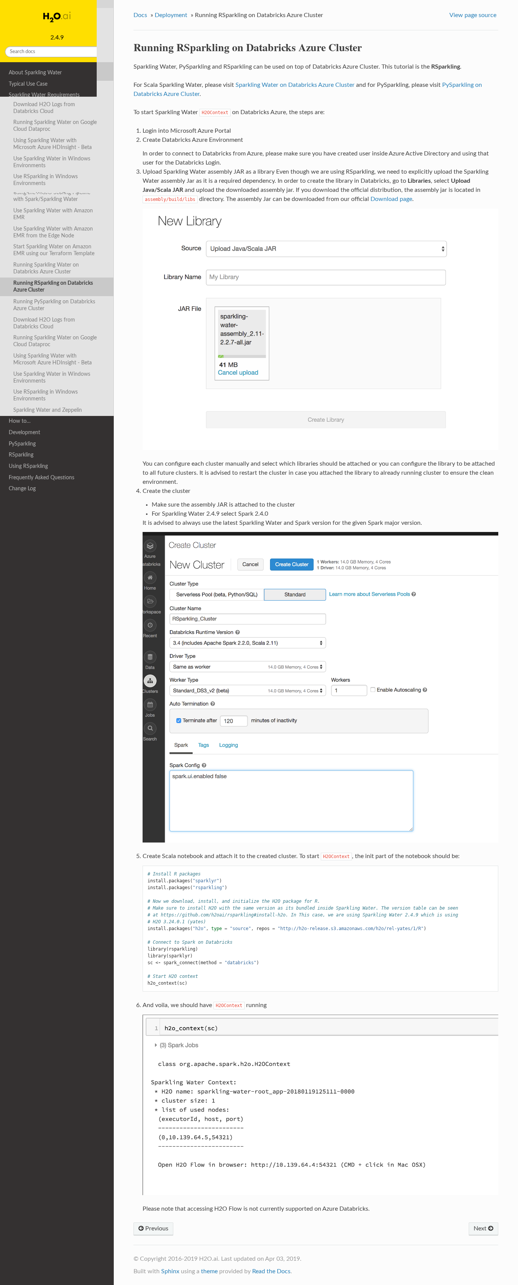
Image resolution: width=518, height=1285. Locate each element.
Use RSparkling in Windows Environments (45, 395)
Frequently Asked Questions (41, 477)
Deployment (23, 140)
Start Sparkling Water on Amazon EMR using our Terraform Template (53, 250)
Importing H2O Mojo (38, 163)
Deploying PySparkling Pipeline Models (49, 178)
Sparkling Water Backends (43, 152)
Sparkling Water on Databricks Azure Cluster (295, 85)
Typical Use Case (28, 84)
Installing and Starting (34, 106)
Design (17, 118)
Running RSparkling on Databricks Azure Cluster (53, 286)
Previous (156, 1228)
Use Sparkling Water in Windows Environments (51, 377)
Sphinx (170, 1271)
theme (209, 1271)
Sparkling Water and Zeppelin (47, 410)
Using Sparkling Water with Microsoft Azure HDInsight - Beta (52, 359)
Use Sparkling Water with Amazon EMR (53, 214)
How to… (20, 421)
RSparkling (21, 455)
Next (481, 1228)
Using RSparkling (28, 466)
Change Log (22, 488)
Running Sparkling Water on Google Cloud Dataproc (55, 341)
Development (24, 432)
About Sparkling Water (35, 72)
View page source (472, 15)
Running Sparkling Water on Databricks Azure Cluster (46, 268)
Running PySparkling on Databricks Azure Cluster (54, 305)
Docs (140, 15)
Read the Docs (271, 1271)
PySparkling (22, 444)
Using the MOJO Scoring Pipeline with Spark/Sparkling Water (51, 196)
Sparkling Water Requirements (44, 95)
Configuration (25, 129)
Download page (391, 199)
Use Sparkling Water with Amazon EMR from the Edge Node (53, 232)
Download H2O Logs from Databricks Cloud (44, 323)
